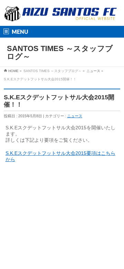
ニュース (93, 71)
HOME (13, 71)
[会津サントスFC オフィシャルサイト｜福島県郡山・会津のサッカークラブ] (60, 14)
